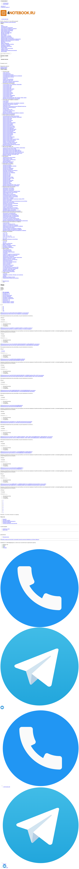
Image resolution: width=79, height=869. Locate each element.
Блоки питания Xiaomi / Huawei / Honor (11, 139)
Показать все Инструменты (8, 161)
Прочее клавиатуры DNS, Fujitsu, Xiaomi (11, 184)
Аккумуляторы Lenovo (7, 92)
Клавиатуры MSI (6, 179)
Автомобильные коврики (8, 74)
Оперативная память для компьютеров (11, 216)
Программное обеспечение (6, 46)
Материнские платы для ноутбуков (10, 192)
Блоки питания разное (5, 31)
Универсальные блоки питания (9, 143)
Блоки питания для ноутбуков (7, 30)
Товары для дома (4, 49)
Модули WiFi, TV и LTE (8, 193)
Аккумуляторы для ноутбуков (7, 27)
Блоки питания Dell (7, 121)
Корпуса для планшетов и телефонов (10, 224)
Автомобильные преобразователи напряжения (12, 75)
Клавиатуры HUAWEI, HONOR (9, 166)
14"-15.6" (5, 241)
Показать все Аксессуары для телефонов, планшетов (13, 112)
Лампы (4, 275)
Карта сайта (5, 529)
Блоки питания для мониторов (7, 29)
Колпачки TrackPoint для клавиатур (10, 170)
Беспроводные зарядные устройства (10, 104)
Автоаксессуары (4, 26)
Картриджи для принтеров (8, 256)
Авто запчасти (6, 72)
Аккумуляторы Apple (7, 85)
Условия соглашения (7, 522)
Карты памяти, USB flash (6, 35)
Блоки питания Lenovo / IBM (9, 126)
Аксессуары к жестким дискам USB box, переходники (14, 147)
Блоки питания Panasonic (8, 131)
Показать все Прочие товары (8, 270)
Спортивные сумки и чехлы (9, 110)
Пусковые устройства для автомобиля (11, 81)
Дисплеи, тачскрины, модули (9, 223)
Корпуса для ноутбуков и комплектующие (11, 191)
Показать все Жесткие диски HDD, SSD (11, 154)
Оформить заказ (3, 68)
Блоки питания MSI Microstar (9, 130)
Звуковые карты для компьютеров (10, 214)
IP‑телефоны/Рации (7, 249)
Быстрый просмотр (7, 323)
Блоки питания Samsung (8, 134)
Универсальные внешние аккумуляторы (9, 50)
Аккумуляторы (6, 222)
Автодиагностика (7, 73)
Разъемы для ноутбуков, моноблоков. (10, 203)
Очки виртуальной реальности (9, 107)
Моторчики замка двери (8, 80)
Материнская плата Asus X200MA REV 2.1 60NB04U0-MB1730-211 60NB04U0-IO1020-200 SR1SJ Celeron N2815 (22, 485)
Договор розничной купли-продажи (10, 523)
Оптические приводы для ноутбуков (10, 196)
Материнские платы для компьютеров (11, 215)
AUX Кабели (6, 100)
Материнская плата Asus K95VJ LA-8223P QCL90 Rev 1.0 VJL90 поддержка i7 (16, 328)
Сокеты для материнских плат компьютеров (12, 219)
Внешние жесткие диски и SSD (9, 148)
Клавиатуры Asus (6, 173)
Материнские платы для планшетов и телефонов (13, 226)
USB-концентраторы (7, 250)
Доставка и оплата (6, 520)
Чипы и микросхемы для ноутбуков (10, 207)
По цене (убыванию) (7, 296)
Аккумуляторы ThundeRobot (9, 95)
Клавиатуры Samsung (7, 181)
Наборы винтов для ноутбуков (9, 194)
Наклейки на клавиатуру (8, 171)
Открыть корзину (3, 67)
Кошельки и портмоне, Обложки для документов (13, 274)
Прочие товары (4, 47)
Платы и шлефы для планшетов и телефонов (12, 228)
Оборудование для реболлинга (9, 159)
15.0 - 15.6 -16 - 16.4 (7, 235)
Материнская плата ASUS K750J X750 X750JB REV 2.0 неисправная (14, 313)
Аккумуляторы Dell (7, 87)
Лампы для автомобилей (8, 79)
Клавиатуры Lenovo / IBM (8, 178)
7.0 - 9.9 (5, 232)
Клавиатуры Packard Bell (8, 180)
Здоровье (5, 273)
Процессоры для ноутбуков (8, 202)
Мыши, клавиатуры (5, 43)
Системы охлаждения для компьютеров (11, 218)
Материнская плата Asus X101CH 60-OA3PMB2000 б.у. (11, 468)
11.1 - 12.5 (5, 233)
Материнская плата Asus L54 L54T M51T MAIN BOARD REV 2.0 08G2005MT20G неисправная (19, 345)
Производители (6, 280)
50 (3, 308)
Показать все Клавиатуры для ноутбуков (11, 185)
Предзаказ (3, 321)
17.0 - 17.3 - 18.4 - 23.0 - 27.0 (9, 236)
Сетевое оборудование (7, 266)
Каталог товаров (4, 69)
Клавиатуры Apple (7, 174)
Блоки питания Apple (7, 118)
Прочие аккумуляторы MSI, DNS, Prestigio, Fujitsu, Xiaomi (14, 97)
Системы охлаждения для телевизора (10, 268)
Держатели (5, 77)
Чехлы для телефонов (7, 111)
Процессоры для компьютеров (9, 217)
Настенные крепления (7, 260)
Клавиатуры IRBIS (7, 167)
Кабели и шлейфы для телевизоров (10, 255)
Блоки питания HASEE (8, 124)
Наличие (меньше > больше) (8, 301)
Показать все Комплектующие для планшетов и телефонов (14, 230)
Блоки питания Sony (7, 135)
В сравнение (5, 325)
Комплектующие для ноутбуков (7, 37)
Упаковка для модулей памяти (9, 269)
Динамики (5, 252)
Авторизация (5, 3)
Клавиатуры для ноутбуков (6, 36)
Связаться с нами (6, 528)
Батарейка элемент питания (8, 251)
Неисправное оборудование (9, 227)
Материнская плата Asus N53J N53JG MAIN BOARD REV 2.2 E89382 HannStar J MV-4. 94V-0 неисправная (21, 376)
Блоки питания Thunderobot (8, 136)
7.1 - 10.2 (5, 238)
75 (3, 309)
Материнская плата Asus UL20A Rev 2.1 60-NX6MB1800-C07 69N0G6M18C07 (16, 452)
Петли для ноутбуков (7, 199)
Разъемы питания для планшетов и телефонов (12, 229)
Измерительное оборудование (9, 157)
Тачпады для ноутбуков (8, 206)
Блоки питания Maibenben (8, 128)
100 (3, 310)
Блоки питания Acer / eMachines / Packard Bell (12, 117)
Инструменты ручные (7, 158)
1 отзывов (3, 350)
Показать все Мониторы (7, 243)
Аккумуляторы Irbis (7, 91)
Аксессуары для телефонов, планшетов (9, 28)
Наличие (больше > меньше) (8, 302)
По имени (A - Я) (6, 293)
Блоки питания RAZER (8, 133)
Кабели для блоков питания (8, 141)
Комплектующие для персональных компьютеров (11, 38)
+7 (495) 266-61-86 (4, 19)
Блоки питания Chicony (8, 120)
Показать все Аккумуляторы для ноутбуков (11, 98)
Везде (2, 25)
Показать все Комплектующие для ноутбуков (12, 210)
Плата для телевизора (7, 262)
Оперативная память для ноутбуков (10, 195)
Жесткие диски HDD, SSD (6, 32)
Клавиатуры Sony (7, 182)
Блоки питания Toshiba (8, 137)
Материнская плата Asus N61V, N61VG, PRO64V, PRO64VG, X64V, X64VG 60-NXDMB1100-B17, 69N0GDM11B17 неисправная (26, 437)
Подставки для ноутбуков (8, 265)
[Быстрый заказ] (5, 369)
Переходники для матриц (8, 197)
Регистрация (5, 4)
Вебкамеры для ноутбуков (8, 187)
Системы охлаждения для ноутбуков (10, 205)
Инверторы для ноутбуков (8, 190)
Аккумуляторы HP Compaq (8, 88)
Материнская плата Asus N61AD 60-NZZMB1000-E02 (11, 406)
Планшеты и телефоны (5, 45)
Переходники (6, 108)
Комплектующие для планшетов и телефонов (10, 39)
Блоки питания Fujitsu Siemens (9, 122)
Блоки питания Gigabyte (8, 123)
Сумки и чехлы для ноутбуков (7, 48)
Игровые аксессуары (5, 33)
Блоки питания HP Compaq (8, 125)
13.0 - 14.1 (5, 234)
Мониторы (3, 42)
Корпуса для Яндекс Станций (9, 258)
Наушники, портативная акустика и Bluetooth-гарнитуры (14, 106)
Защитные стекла (6, 105)
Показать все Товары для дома (9, 276)
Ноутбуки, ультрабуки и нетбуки (7, 44)
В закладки (5, 324)
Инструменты (4, 34)
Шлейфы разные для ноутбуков (9, 209)
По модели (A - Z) (6, 299)
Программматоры (7, 160)
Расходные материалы (7, 204)
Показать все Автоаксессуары (9, 82)
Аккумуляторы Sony (7, 94)
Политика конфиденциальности (9, 521)
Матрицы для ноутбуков (6, 41)
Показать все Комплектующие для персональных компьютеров (15, 220)
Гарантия (4, 519)
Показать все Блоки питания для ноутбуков (11, 144)
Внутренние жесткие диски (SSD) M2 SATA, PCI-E (13, 152)
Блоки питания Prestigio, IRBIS (9, 132)
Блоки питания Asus (7, 119)
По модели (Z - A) (6, 300)
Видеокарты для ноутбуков (8, 188)
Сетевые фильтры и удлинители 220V (11, 267)
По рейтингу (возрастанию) (8, 298)
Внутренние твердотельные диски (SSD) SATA (12, 153)
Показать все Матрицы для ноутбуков (10, 239)
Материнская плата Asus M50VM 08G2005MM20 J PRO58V (12, 360)
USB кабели (5, 101)
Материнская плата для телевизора (10, 259)
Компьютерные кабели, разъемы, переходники (12, 257)
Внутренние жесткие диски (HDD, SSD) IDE (12, 150)
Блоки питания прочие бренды (9, 140)
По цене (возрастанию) (7, 295)
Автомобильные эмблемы (8, 76)
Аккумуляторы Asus (7, 86)
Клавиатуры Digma (7, 164)
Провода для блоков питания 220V (10, 142)
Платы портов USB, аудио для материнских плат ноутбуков (15, 201)
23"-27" (4, 242)
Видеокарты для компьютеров (9, 213)
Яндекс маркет (4, 51)
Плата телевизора (6, 263)
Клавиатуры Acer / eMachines (9, 172)
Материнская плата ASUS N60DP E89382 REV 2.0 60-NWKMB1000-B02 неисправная (17, 391)
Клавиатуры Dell (6, 175)
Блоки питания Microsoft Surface (9, 129)
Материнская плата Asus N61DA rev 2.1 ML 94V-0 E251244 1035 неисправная (15, 422)
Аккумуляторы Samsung (8, 93)
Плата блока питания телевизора (9, 261)
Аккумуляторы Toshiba (8, 96)
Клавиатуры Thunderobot (8, 168)
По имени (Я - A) (6, 294)
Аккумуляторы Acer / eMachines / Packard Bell (12, 84)
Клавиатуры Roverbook (8, 169)
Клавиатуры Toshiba (7, 183)
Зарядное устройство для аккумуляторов (11, 254)
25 (3, 307)
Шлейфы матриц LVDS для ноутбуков (11, 208)
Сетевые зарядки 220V (7, 109)
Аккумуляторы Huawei (8, 89)
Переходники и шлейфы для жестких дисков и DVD (13, 198)
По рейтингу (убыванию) (8, 297)
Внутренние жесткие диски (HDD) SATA (11, 149)
